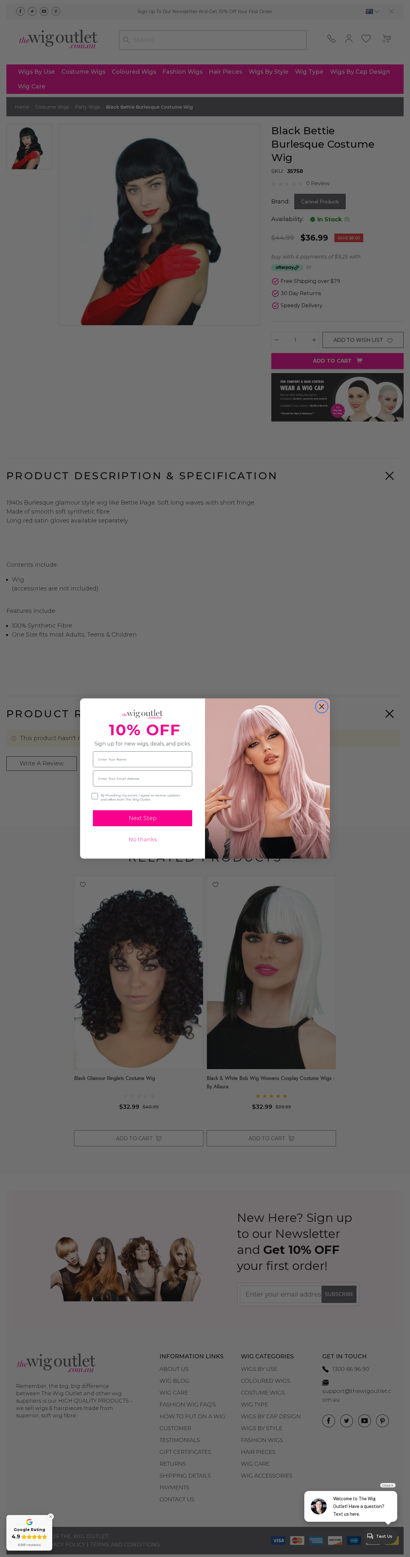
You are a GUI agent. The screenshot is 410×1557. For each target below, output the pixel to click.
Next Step (143, 818)
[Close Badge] (50, 1516)
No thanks (143, 839)
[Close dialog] (321, 706)
